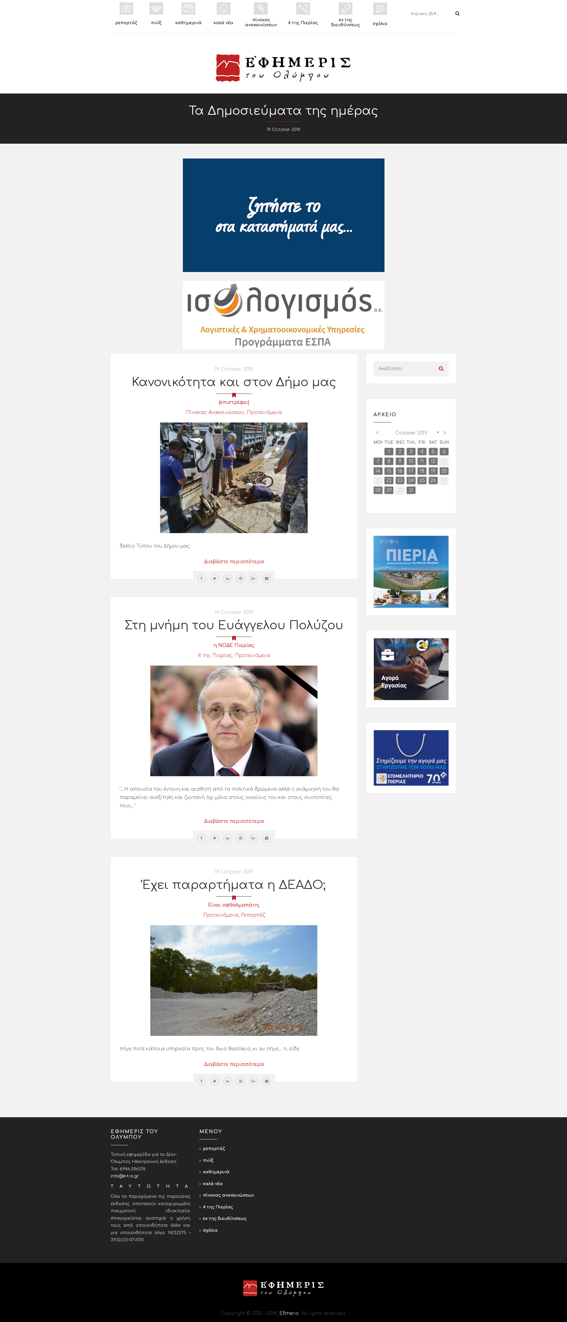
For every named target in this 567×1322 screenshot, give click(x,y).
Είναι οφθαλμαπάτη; (234, 905)
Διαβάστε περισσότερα (234, 561)
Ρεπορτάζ (253, 915)
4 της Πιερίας (215, 655)
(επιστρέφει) (234, 402)
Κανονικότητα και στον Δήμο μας (234, 382)
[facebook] (201, 578)
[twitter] (214, 578)
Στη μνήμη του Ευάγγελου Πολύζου (234, 625)
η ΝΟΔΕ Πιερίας (234, 645)
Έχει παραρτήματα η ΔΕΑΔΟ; (233, 885)
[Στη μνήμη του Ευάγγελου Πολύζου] (234, 720)
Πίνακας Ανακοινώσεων (215, 412)
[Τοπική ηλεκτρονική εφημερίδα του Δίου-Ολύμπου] (283, 68)
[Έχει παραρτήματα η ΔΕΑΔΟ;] (234, 980)
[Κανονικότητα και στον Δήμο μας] (234, 477)
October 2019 (411, 433)
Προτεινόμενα (264, 412)
